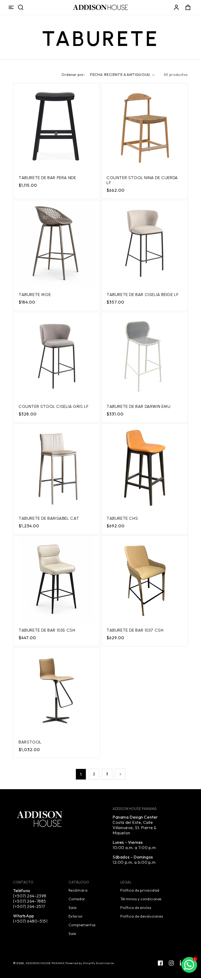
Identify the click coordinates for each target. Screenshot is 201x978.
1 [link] (81, 774)
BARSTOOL (30, 742)
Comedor (77, 899)
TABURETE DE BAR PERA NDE (47, 177)
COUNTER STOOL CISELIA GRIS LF (53, 406)
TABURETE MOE (35, 294)
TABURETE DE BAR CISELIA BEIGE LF (142, 294)
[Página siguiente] (120, 774)
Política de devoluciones (141, 916)
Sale (72, 933)
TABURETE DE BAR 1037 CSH (135, 630)
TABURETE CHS (122, 518)
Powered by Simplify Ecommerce (89, 963)
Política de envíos (135, 907)
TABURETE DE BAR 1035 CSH (47, 630)
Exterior (76, 916)
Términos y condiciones (140, 899)
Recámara (78, 890)
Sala (73, 907)
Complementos (82, 925)
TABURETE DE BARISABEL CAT (49, 518)
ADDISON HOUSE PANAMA (46, 963)
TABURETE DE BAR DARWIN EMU (139, 406)
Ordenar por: (73, 74)
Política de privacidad (139, 890)
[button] (11, 7)
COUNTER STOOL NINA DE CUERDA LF (142, 180)
